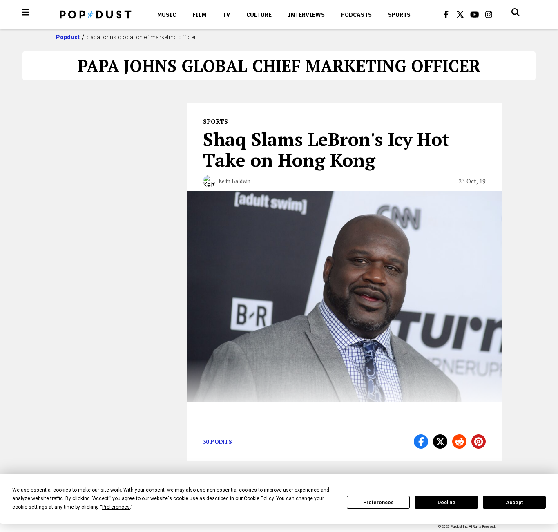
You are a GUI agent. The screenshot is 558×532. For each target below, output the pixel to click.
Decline (446, 502)
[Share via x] (440, 441)
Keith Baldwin (234, 181)
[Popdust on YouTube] (475, 14)
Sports (399, 14)
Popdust (68, 37)
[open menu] (25, 12)
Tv (226, 14)
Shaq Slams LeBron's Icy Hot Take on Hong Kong (326, 149)
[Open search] (515, 12)
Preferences (378, 502)
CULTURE (259, 14)
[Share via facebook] (421, 441)
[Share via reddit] (459, 441)
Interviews (306, 14)
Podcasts (356, 14)
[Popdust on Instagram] (489, 14)
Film (199, 14)
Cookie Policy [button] (259, 498)
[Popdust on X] (460, 14)
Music (166, 14)
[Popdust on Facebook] (446, 14)
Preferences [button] (116, 507)
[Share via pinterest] (478, 441)
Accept (514, 502)
